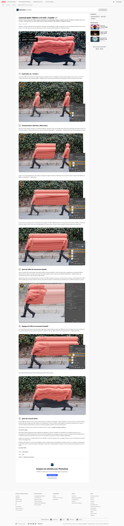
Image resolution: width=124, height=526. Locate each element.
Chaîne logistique (93, 508)
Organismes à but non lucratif (57, 497)
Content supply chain (37, 497)
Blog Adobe (92, 515)
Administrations (55, 499)
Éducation (54, 496)
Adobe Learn (74, 501)
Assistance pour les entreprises (77, 503)
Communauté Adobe (75, 499)
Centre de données (93, 510)
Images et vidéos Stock (19, 508)
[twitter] (33, 523)
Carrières (92, 499)
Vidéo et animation (19, 501)
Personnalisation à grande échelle (39, 496)
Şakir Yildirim (25, 451)
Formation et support (49, 1)
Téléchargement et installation (76, 497)
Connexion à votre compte (95, 496)
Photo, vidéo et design (11, 1)
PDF (16, 503)
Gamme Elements (18, 506)
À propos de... (93, 497)
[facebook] (28, 523)
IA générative (18, 496)
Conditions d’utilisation (91, 523)
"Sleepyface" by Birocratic (28, 457)
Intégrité (92, 511)
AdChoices (107, 523)
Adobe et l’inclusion (94, 513)
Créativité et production (38, 501)
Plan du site (101, 523)
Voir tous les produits (19, 510)
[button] (114, 2)
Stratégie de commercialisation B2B (40, 503)
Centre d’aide (74, 496)
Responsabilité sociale (94, 504)
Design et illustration (19, 499)
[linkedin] (35, 523)
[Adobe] (3, 2)
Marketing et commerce (37, 1)
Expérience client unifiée (38, 499)
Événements (92, 501)
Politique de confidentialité (83, 523)
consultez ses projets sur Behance (59, 427)
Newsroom (92, 503)
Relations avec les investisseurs (95, 506)
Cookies (97, 523)
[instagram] (31, 523)
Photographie (18, 497)
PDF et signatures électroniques (24, 1)
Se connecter (118, 1)
